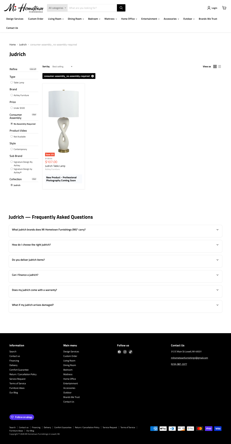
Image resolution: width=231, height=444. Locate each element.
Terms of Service (17, 383)
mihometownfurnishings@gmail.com (189, 358)
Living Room (55, 19)
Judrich (23, 44)
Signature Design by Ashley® (22, 170)
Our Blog (13, 392)
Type (12, 77)
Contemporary (20, 149)
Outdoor (188, 19)
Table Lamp (18, 82)
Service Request (17, 379)
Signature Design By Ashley (23, 163)
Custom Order (35, 19)
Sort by (46, 66)
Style (13, 143)
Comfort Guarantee (19, 370)
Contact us (14, 356)
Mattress (109, 19)
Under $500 (19, 108)
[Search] (121, 7)
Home (12, 44)
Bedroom (93, 19)
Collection (16, 179)
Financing (14, 360)
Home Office (128, 19)
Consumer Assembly (16, 116)
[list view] (219, 66)
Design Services (14, 19)
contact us (210, 267)
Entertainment (149, 19)
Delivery (13, 365)
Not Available (19, 136)
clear (34, 114)
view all (33, 69)
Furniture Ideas (17, 388)
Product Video (18, 130)
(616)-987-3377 (179, 364)
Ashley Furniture (21, 95)
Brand (13, 89)
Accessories (170, 19)
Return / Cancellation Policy (22, 374)
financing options (35, 282)
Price (13, 102)
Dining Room (75, 19)
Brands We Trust (208, 19)
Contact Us (12, 28)
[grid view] (215, 66)
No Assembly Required (24, 123)
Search (12, 351)
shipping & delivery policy (172, 267)
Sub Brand (16, 156)
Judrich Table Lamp (55, 166)
